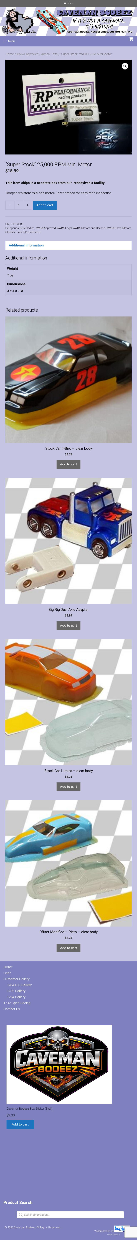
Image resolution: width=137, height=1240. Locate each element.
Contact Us (12, 1009)
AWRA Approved (28, 54)
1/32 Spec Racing (17, 1003)
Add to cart (44, 205)
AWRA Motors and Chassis (89, 228)
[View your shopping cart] (131, 39)
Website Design (102, 1231)
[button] (125, 66)
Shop (7, 973)
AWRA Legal (64, 228)
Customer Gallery (17, 979)
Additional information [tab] (26, 245)
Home (9, 54)
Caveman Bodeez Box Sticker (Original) (28, 1072)
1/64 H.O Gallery (19, 985)
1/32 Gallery (16, 991)
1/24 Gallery (16, 997)
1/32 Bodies (27, 228)
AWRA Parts (49, 54)
